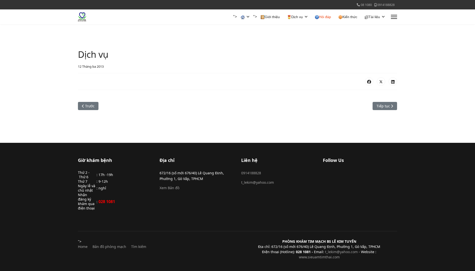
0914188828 (386, 5)
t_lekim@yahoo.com (257, 182)
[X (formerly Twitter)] (381, 81)
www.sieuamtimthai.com (319, 257)
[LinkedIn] (393, 81)
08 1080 (366, 5)
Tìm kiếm (138, 246)
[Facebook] (369, 81)
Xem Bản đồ (169, 187)
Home (83, 246)
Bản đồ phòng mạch (109, 246)
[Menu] (394, 16)
